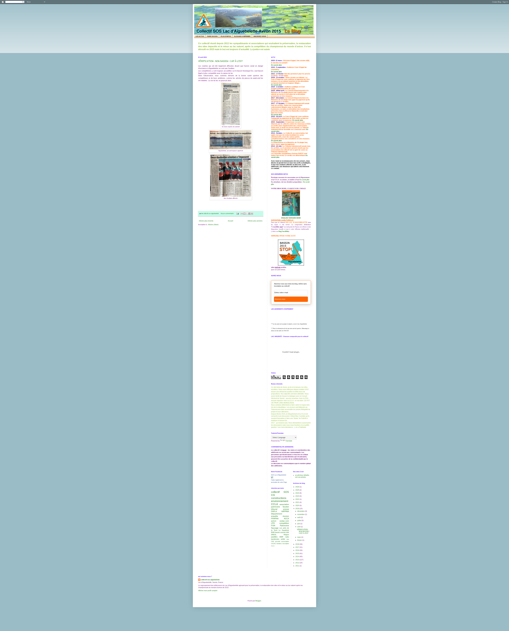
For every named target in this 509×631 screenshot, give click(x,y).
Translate (288, 441)
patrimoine (275, 507)
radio (287, 537)
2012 (297, 563)
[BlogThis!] (244, 213)
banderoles (275, 539)
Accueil (230, 221)
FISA (273, 525)
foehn (273, 546)
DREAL (274, 535)
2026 (297, 487)
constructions (278, 498)
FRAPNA (274, 518)
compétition (284, 523)
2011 (297, 566)
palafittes (274, 537)
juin (298, 524)
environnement (279, 501)
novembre (301, 514)
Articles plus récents (206, 221)
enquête (274, 516)
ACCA (286, 518)
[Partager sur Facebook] (249, 213)
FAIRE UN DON (212, 36)
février (299, 540)
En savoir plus (276, 65)
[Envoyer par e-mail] (242, 213)
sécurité (277, 541)
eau (288, 539)
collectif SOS (280, 492)
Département (276, 514)
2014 (297, 556)
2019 (297, 508)
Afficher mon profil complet (207, 591)
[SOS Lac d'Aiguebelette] (272, 478)
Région (286, 535)
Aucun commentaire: (227, 213)
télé (287, 532)
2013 (297, 560)
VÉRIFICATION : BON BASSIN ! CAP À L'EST (220, 61)
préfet (283, 539)
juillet (299, 520)
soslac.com (284, 521)
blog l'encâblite (283, 231)
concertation (285, 541)
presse (286, 509)
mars (299, 537)
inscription (285, 543)
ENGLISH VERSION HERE (291, 218)
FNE (272, 541)
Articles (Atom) (213, 225)
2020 (297, 505)
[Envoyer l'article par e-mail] (237, 213)
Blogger (258, 601)
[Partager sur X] (247, 213)
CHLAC (273, 543)
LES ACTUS (200, 36)
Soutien (286, 507)
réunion (286, 516)
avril (299, 527)
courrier (283, 532)
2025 (297, 490)
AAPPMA (285, 511)
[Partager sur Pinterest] (252, 213)
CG (273, 495)
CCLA (274, 504)
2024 (297, 493)
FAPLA (274, 511)
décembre (301, 511)
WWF (281, 537)
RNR (273, 532)
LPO (273, 523)
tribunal (274, 509)
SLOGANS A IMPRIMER (242, 36)
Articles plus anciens (255, 221)
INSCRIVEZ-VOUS (260, 36)
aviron (273, 521)
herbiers (279, 543)
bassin (277, 532)
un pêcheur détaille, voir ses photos (302, 476)
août (299, 517)
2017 (297, 547)
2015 (297, 553)
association (284, 504)
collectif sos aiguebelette (210, 580)
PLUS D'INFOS (226, 36)
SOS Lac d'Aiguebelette (278, 475)
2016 (297, 550)
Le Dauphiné (284, 530)
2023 (297, 496)
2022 (297, 499)
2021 (297, 502)
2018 (297, 544)
